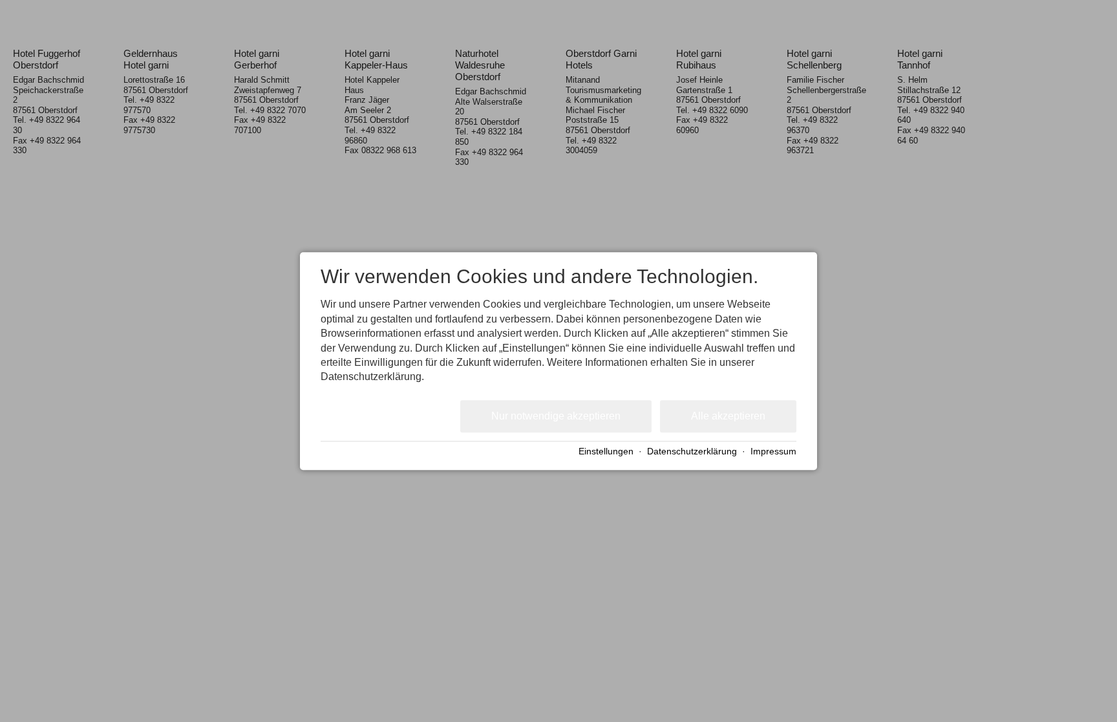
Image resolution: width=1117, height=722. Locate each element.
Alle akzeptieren (728, 415)
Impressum (773, 452)
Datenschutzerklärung (692, 452)
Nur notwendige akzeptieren (556, 415)
